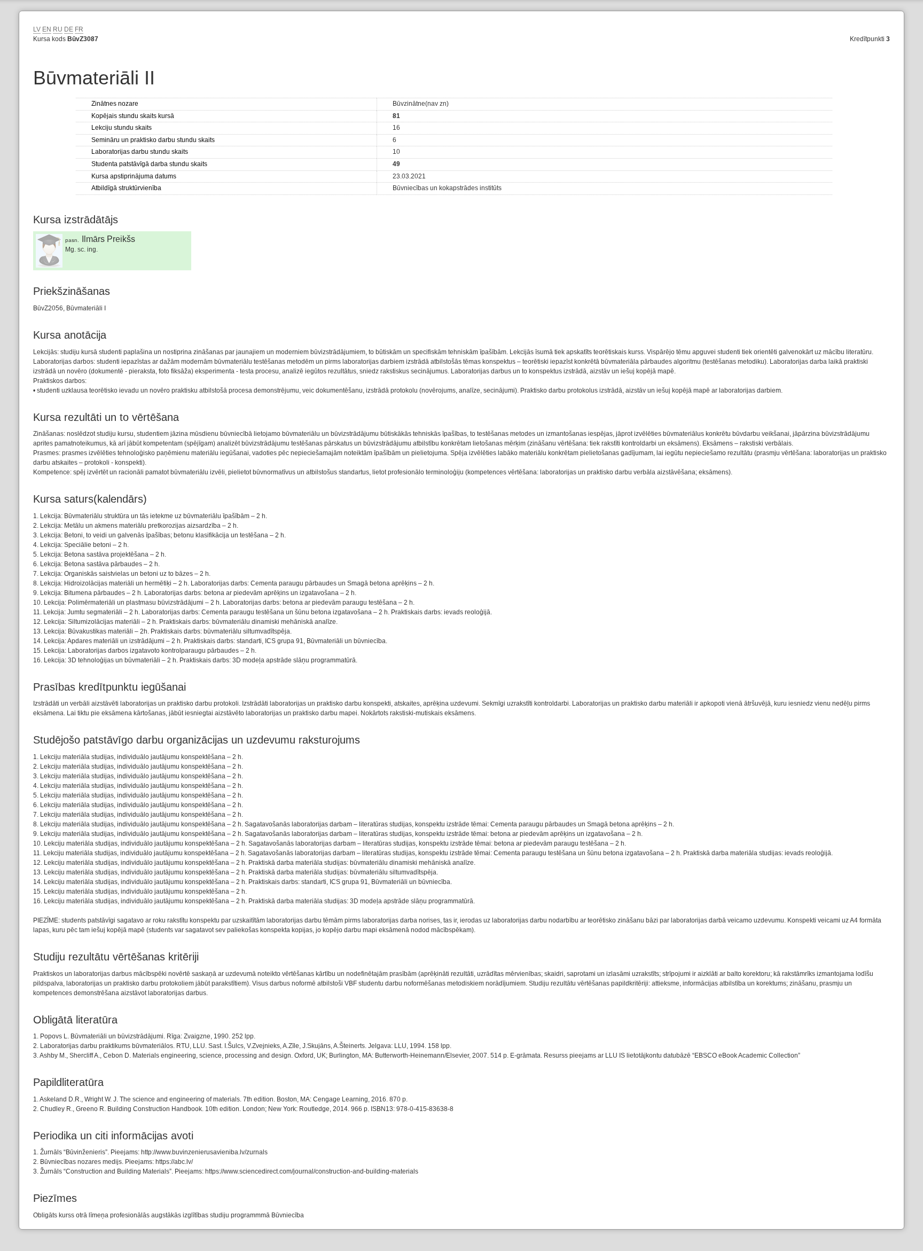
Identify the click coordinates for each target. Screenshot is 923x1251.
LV (37, 29)
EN (46, 29)
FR (79, 29)
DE (68, 29)
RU (57, 29)
